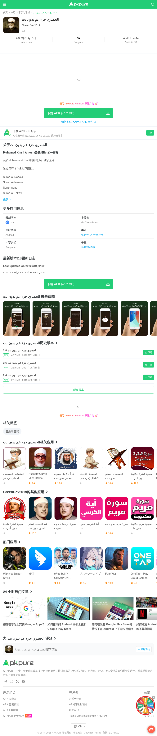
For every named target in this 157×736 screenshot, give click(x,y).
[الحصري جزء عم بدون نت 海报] (16, 318)
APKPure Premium (13, 715)
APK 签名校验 (11, 704)
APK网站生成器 (78, 704)
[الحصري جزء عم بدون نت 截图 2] (75, 318)
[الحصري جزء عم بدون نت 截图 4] (134, 318)
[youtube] (23, 681)
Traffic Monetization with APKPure (88, 715)
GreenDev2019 (31, 25)
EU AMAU (114, 732)
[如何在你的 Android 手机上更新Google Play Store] (68, 608)
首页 (5, 12)
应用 (13, 12)
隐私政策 (77, 732)
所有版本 (78, 390)
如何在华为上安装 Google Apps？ (24, 624)
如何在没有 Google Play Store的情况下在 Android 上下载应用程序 (112, 626)
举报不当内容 (88, 247)
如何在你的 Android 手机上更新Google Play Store (66, 626)
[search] (152, 4)
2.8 (12, 222)
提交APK (74, 710)
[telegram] (5, 681)
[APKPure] (78, 4)
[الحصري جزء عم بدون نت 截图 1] (46, 318)
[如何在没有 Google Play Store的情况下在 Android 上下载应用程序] (113, 608)
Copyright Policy (92, 732)
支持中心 (149, 715)
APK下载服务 (10, 710)
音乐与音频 (24, 12)
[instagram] (11, 681)
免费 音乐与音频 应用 (92, 234)
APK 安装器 (9, 698)
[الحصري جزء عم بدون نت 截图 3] (105, 318)
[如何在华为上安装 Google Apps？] (24, 608)
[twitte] (17, 681)
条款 (105, 732)
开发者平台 (75, 698)
